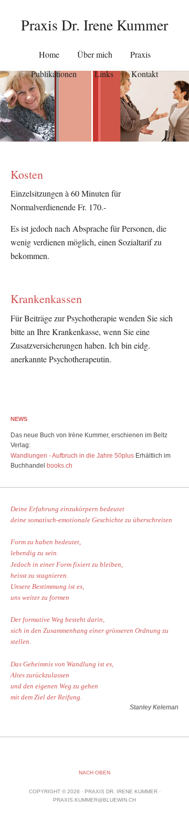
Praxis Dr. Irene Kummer (94, 25)
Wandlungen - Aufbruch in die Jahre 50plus (72, 455)
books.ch (59, 465)
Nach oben (94, 772)
